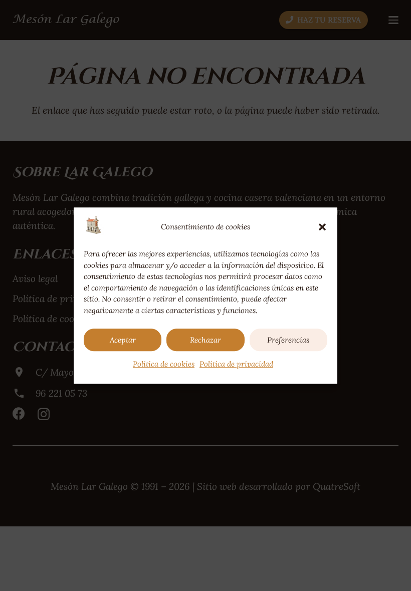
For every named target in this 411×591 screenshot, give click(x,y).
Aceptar (123, 340)
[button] (322, 227)
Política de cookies (163, 364)
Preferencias (288, 340)
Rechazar (205, 340)
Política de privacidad (236, 364)
